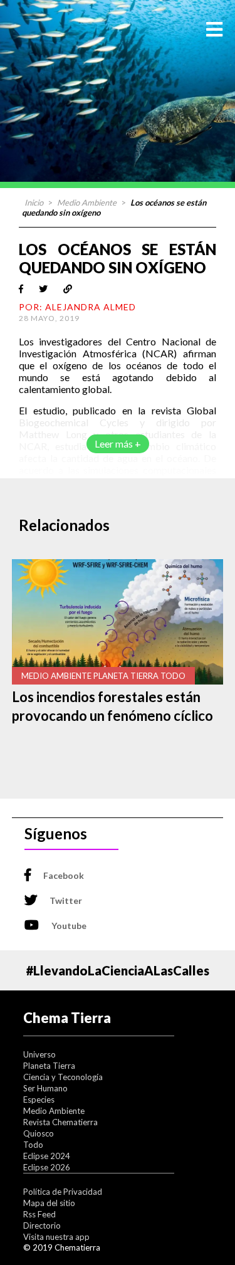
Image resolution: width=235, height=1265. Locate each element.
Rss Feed (39, 1214)
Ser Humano (45, 1088)
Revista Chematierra (60, 1122)
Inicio (33, 202)
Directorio (42, 1225)
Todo (33, 1145)
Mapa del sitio (49, 1203)
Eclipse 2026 (46, 1167)
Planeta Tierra (49, 1066)
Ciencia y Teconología (63, 1077)
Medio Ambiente (87, 202)
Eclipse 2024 (46, 1156)
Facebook (63, 875)
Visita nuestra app (56, 1237)
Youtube (68, 925)
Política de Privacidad (62, 1192)
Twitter (66, 900)
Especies (39, 1099)
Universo (39, 1054)
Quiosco (38, 1133)
